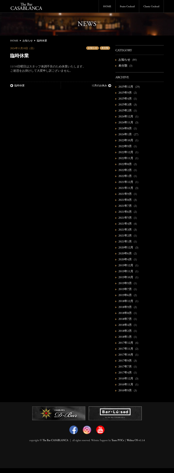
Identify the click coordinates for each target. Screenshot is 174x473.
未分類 (104, 48)
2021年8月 (125, 200)
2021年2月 (125, 235)
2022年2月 (125, 170)
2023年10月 (125, 140)
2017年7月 (125, 366)
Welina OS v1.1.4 (136, 440)
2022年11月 (125, 158)
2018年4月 (125, 325)
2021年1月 (125, 241)
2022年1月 (125, 176)
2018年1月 (125, 337)
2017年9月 (125, 360)
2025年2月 (125, 110)
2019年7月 (125, 289)
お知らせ (92, 48)
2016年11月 (125, 384)
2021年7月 (125, 206)
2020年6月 (125, 253)
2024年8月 (125, 128)
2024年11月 (125, 122)
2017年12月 (125, 343)
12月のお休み (99, 85)
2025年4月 (125, 98)
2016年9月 (125, 390)
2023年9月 (125, 146)
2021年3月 (125, 229)
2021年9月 (125, 194)
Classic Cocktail (151, 6)
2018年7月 (125, 319)
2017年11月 (125, 349)
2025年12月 (125, 86)
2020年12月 (125, 247)
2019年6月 (125, 295)
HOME (107, 6)
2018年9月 (125, 307)
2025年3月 (125, 104)
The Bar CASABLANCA (55, 440)
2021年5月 (125, 218)
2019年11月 (125, 271)
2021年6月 (125, 212)
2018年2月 (125, 331)
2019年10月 (125, 277)
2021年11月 (125, 188)
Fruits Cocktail (127, 6)
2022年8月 (125, 164)
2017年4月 (125, 372)
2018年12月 (125, 301)
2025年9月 (125, 92)
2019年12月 (125, 265)
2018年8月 (125, 313)
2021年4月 (125, 223)
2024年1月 (125, 134)
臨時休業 (19, 85)
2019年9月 (125, 283)
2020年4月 (125, 259)
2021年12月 (125, 182)
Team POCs (117, 440)
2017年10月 (125, 354)
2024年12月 (125, 116)
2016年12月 (125, 378)
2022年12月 (125, 152)
